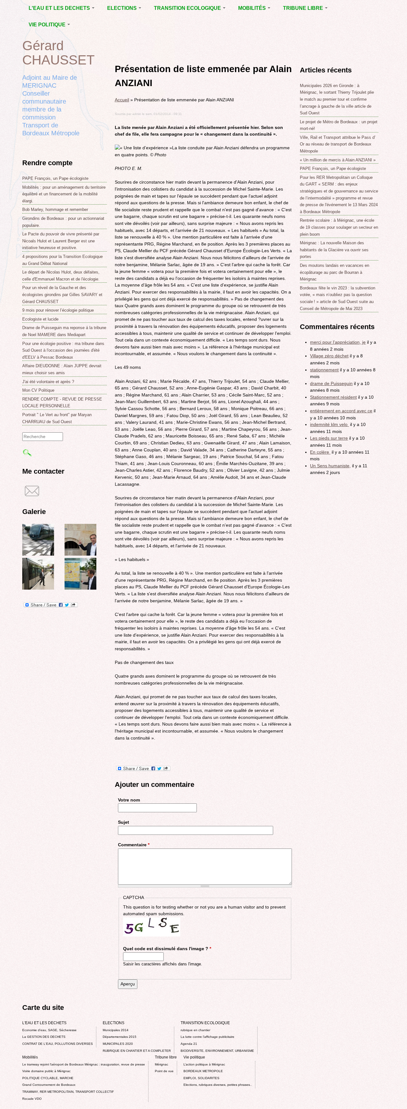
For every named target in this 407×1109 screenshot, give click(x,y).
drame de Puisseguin (331, 383)
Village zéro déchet (329, 355)
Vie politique (48, 24)
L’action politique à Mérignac (204, 1064)
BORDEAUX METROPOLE (203, 1071)
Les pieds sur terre (329, 438)
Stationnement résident (333, 397)
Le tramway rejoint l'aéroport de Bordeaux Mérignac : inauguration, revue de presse (83, 1064)
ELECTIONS (122, 8)
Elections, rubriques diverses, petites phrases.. (217, 1084)
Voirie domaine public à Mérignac (46, 1071)
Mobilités (252, 8)
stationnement (324, 369)
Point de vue (164, 1071)
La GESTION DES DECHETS (44, 1036)
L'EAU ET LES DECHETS (60, 8)
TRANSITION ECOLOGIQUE (188, 8)
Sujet (123, 822)
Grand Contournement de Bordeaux (48, 1084)
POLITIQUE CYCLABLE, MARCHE (47, 1078)
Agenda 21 (189, 1043)
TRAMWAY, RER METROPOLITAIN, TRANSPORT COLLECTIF (68, 1091)
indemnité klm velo (329, 424)
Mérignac (161, 1064)
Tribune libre (303, 8)
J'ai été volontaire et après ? (48, 381)
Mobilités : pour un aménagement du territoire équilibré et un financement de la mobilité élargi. (64, 194)
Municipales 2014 (115, 1030)
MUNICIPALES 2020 (118, 1043)
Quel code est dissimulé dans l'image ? (167, 948)
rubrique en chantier (195, 1030)
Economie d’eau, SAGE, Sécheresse (49, 1030)
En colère (320, 452)
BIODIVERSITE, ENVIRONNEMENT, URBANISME (217, 1050)
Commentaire (133, 844)
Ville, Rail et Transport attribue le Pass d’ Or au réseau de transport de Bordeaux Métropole (338, 144)
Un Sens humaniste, (330, 465)
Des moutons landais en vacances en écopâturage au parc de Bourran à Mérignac (334, 272)
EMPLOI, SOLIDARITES (201, 1078)
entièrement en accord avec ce (341, 410)
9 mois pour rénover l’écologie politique (58, 310)
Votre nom (129, 799)
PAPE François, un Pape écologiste (55, 178)
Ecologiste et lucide (40, 319)
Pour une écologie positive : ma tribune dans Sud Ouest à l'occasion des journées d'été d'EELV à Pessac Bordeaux (63, 350)
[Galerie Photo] (38, 554)
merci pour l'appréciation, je (338, 342)
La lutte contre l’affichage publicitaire (207, 1036)
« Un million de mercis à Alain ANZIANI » (338, 160)
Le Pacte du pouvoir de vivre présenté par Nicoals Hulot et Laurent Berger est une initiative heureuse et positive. (60, 241)
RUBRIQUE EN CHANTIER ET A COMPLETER (137, 1050)
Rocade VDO (32, 1098)
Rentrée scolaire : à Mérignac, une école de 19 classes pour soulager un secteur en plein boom (339, 227)
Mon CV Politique (38, 390)
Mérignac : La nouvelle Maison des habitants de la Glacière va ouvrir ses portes (334, 249)
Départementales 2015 (119, 1036)
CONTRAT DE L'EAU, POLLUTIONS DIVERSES (57, 1043)
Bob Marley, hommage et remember (55, 209)
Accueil (122, 99)
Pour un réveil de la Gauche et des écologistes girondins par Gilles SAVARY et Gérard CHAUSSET (62, 294)
